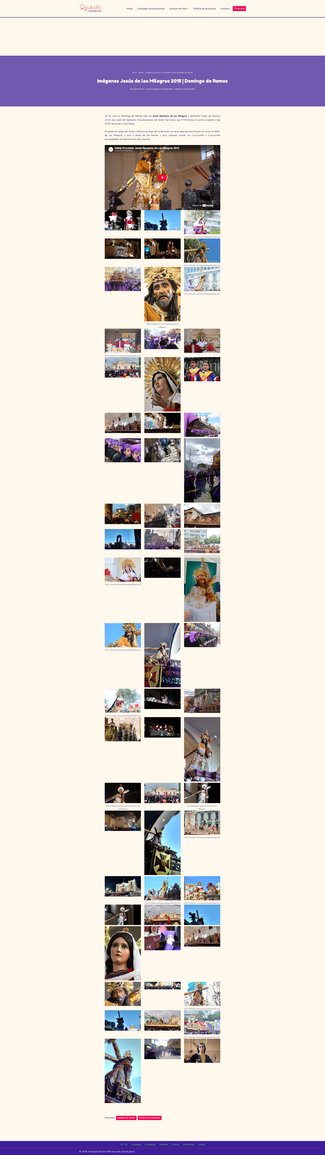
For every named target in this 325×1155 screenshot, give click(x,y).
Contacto (225, 8)
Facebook (136, 1144)
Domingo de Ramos (126, 1118)
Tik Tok (123, 1144)
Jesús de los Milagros (149, 1118)
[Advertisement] (162, 36)
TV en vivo (239, 8)
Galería (141, 72)
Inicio (134, 72)
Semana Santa (188, 89)
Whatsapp (188, 1144)
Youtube (163, 1144)
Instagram (150, 1144)
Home (129, 8)
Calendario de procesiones (151, 8)
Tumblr (201, 1144)
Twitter (175, 1144)
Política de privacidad (204, 8)
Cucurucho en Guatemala (162, 89)
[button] (188, 8)
